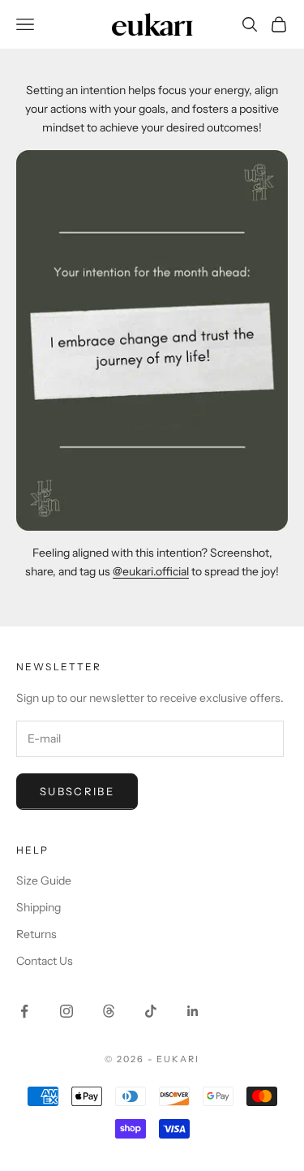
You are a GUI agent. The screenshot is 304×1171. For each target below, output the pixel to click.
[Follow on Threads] (109, 1011)
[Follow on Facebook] (24, 1011)
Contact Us (44, 961)
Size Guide (43, 880)
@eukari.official (151, 571)
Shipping (38, 907)
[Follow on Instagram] (66, 1011)
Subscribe (77, 791)
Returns (36, 934)
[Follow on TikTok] (151, 1011)
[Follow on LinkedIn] (193, 1011)
